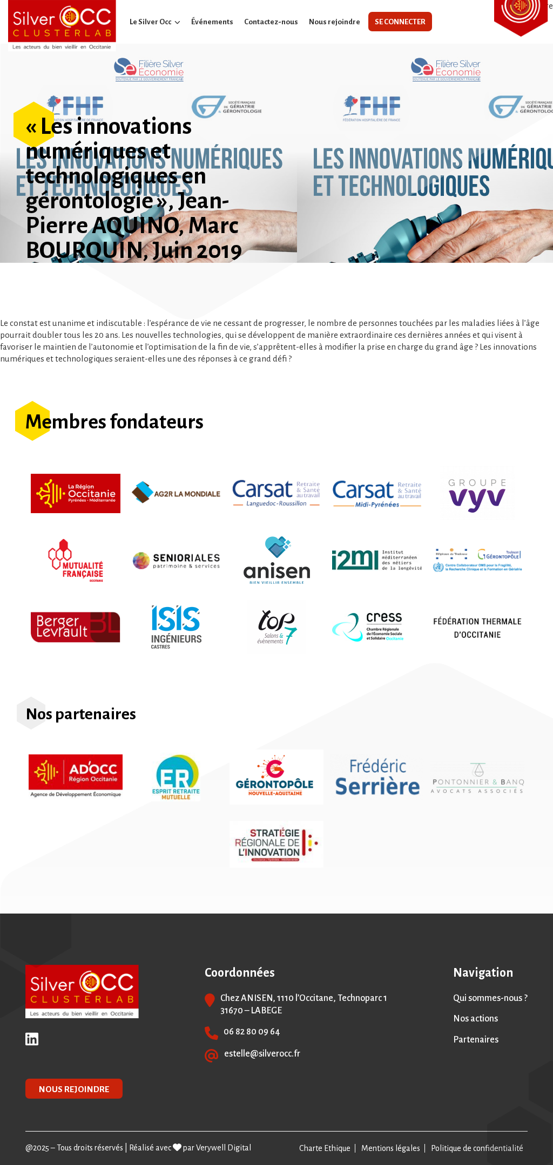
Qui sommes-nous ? (490, 998)
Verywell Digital (223, 1147)
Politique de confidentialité (477, 1148)
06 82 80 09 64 (252, 1032)
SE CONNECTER (400, 22)
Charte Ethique (324, 1148)
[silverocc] (62, 25)
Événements (212, 22)
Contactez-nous (271, 22)
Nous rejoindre (334, 22)
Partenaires (475, 1040)
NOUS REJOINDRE (74, 1089)
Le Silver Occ (150, 22)
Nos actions (475, 1019)
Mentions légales (390, 1148)
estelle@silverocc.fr (262, 1054)
